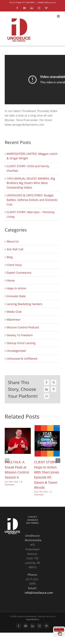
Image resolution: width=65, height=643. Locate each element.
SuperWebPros (32, 619)
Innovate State (16, 296)
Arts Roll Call (15, 249)
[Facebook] (46, 382)
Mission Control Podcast (23, 327)
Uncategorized (16, 351)
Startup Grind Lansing (21, 343)
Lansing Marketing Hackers (24, 304)
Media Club (14, 312)
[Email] (46, 396)
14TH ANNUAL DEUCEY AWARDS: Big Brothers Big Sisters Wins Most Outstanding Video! (31, 183)
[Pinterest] (53, 389)
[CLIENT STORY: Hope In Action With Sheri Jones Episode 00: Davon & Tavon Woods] (47, 427)
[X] (53, 382)
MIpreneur (14, 319)
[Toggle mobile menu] (58, 16)
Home (11, 280)
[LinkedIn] (46, 389)
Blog (10, 257)
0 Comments (13, 483)
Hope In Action (16, 288)
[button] (7, 460)
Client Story (14, 265)
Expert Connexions (19, 272)
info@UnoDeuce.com (46, 2)
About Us (13, 241)
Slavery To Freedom (20, 335)
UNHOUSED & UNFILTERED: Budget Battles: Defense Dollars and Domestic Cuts (32, 199)
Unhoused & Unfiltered (22, 358)
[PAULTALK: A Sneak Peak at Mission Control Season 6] (18, 427)
